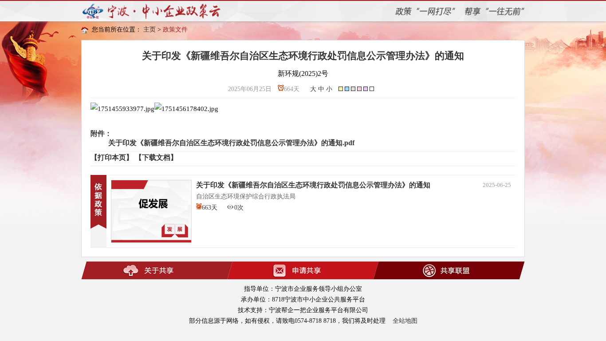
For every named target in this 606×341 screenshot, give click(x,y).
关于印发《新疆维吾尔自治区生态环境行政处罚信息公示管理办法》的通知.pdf (231, 143)
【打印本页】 (112, 157)
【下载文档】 (156, 157)
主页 (149, 29)
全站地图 (405, 320)
